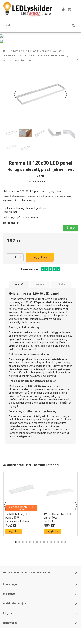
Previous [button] (4, 506)
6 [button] (33, 542)
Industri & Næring (19, 51)
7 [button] (37, 542)
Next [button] (76, 506)
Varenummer (36, 181)
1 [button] (16, 542)
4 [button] (26, 542)
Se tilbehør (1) (11, 222)
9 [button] (44, 542)
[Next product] (77, 59)
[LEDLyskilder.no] (27, 9)
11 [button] (51, 542)
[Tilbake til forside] (4, 50)
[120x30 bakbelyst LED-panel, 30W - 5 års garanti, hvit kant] (21, 492)
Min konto (9, 593)
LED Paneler (58, 51)
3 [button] (23, 542)
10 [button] (47, 542)
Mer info (19, 284)
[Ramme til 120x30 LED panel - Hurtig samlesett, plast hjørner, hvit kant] (11, 133)
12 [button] (54, 542)
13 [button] (58, 542)
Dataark (40, 284)
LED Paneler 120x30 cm (15, 55)
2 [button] (19, 542)
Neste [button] (65, 94)
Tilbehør (61, 284)
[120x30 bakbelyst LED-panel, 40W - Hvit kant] (60, 492)
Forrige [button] (15, 94)
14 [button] (62, 542)
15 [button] (65, 542)
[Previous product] (75, 59)
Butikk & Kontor (41, 51)
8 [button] (40, 542)
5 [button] (30, 542)
